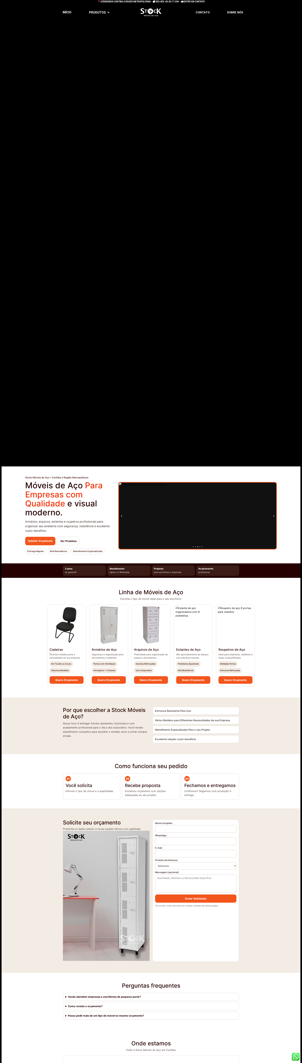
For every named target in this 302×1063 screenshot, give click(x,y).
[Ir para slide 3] (197, 546)
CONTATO (203, 12)
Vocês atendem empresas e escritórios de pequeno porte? (104, 996)
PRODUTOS (97, 12)
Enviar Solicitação (196, 898)
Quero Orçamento (66, 680)
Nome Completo (163, 823)
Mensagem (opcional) (167, 872)
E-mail (158, 848)
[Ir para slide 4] (199, 546)
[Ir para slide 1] (193, 546)
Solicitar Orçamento (40, 540)
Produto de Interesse (166, 860)
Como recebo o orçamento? (85, 1006)
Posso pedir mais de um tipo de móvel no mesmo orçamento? (106, 1015)
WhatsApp (160, 835)
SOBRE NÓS (235, 12)
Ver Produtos (68, 541)
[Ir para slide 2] (195, 546)
